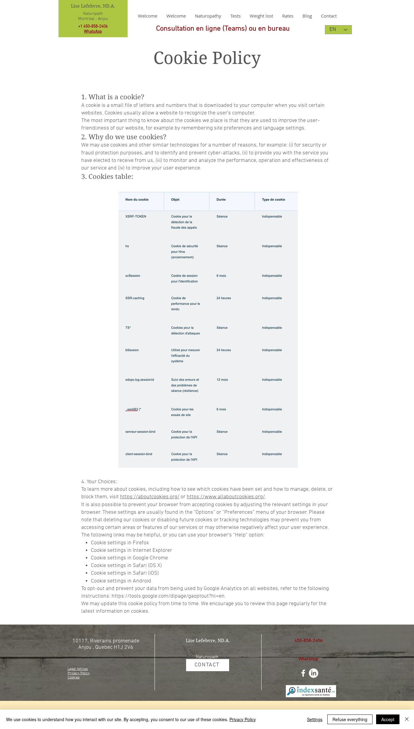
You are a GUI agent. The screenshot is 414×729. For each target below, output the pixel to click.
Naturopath (93, 13)
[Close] (406, 719)
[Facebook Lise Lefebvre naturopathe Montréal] (303, 673)
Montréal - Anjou (93, 18)
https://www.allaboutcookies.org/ (226, 497)
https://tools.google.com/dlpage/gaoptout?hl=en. (169, 596)
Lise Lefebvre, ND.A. (93, 6)
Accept (387, 719)
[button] (261, 15)
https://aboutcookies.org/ (149, 497)
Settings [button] (314, 719)
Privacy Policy (242, 719)
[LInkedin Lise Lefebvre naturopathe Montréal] (313, 673)
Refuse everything (349, 719)
